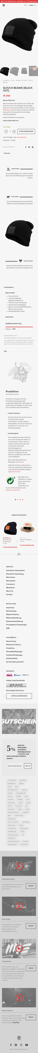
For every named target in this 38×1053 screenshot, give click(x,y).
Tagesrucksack (13, 835)
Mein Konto (10, 577)
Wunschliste (10, 581)
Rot (26, 806)
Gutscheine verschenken (15, 570)
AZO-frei (21, 462)
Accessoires (17, 340)
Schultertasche (13, 812)
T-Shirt (22, 831)
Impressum (10, 608)
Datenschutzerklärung (14, 621)
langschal (11, 803)
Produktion (10, 648)
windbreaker (12, 844)
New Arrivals (11, 641)
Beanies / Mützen (21, 80)
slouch (6, 344)
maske (28, 803)
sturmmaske (12, 831)
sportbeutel (12, 819)
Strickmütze (22, 344)
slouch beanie (13, 344)
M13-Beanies (7, 110)
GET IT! (27, 766)
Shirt (9, 815)
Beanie (23, 340)
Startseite (6, 80)
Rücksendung (11, 611)
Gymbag (20, 799)
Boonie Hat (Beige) (25, 539)
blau (17, 787)
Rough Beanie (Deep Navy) (7, 540)
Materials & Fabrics (13, 645)
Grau (26, 796)
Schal (27, 809)
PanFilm (16, 1023)
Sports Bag (11, 825)
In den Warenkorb (26, 131)
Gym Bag (11, 799)
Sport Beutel (19, 815)
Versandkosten (21, 137)
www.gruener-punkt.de (13, 490)
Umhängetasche (13, 841)
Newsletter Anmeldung (15, 574)
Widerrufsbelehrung (13, 618)
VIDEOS (30, 886)
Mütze (25, 342)
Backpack (23, 780)
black (28, 340)
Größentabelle (11, 658)
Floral (10, 796)
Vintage (25, 841)
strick (21, 825)
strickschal (24, 828)
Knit (27, 799)
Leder (13, 342)
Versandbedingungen (14, 651)
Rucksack (11, 809)
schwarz (30, 342)
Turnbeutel (12, 838)
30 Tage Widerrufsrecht (8, 1)
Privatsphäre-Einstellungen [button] (16, 625)
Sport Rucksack (13, 822)
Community (10, 584)
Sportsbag (25, 822)
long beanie (18, 342)
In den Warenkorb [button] (10, 547)
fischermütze (21, 793)
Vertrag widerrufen (19, 696)
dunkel (9, 342)
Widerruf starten (12, 614)
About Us (9, 591)
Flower (18, 796)
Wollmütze (29, 344)
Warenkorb (10, 588)
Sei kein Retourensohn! (15, 662)
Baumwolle (12, 783)
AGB (8, 628)
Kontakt (9, 594)
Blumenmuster (13, 790)
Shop (12, 80)
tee (23, 835)
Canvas (24, 790)
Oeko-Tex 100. (16, 471)
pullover (18, 806)
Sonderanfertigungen (14, 655)
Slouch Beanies (27, 338)
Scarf (20, 809)
